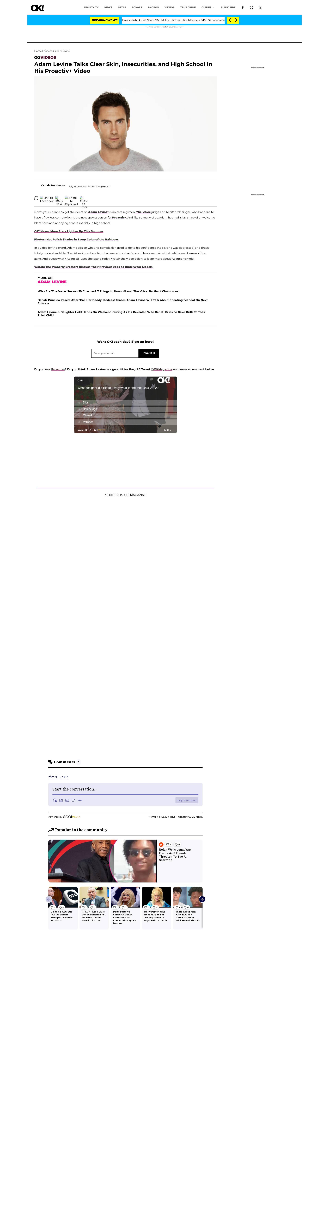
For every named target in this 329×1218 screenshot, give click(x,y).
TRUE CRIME (188, 7)
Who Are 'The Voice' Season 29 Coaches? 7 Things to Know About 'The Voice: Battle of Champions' (108, 291)
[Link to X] (260, 7)
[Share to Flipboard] (71, 198)
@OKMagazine (161, 369)
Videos (48, 51)
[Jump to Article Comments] (36, 198)
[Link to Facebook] (242, 7)
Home (38, 51)
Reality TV (91, 7)
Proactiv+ (58, 369)
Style (122, 7)
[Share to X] (59, 198)
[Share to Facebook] (47, 198)
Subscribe (228, 7)
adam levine (62, 51)
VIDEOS (169, 7)
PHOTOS (153, 7)
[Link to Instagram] (251, 7)
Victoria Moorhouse (53, 185)
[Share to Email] (84, 198)
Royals (137, 7)
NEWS (108, 7)
